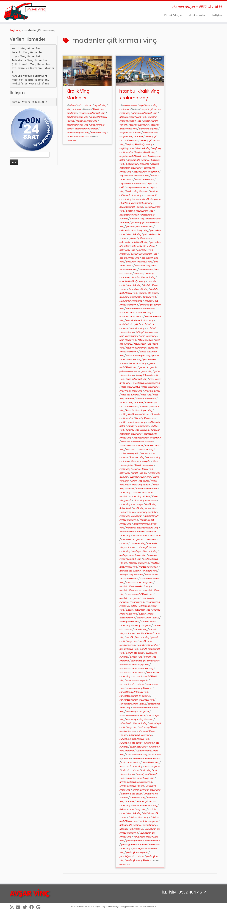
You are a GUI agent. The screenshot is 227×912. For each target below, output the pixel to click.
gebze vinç (146, 371)
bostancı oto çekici (129, 214)
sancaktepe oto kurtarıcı (132, 715)
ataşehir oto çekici (148, 128)
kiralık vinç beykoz (144, 465)
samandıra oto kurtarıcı (131, 684)
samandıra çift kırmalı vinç (145, 660)
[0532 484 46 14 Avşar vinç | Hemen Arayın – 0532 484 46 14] (26, 11)
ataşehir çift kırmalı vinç (144, 113)
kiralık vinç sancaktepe (131, 504)
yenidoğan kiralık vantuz (134, 844)
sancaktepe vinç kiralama (139, 719)
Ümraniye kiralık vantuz (131, 785)
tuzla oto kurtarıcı (130, 770)
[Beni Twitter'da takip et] (26, 907)
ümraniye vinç (137, 797)
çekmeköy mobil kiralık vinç (133, 242)
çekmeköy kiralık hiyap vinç (133, 230)
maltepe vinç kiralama (131, 574)
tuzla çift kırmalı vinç (137, 754)
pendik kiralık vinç (128, 648)
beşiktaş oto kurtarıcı (138, 159)
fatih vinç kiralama (136, 347)
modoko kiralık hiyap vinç (139, 582)
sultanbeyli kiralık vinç (140, 734)
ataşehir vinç (150, 132)
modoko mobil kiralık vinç (139, 594)
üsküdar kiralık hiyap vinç (132, 809)
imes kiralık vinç (150, 386)
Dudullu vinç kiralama (131, 300)
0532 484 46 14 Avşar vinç (92, 906)
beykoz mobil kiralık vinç (132, 183)
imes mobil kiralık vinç (131, 390)
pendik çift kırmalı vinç (138, 637)
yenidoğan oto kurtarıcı (131, 856)
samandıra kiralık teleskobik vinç (136, 668)
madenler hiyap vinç (78, 116)
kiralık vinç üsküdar (147, 512)
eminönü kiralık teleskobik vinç (135, 312)
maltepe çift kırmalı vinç (145, 551)
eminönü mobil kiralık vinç (140, 320)
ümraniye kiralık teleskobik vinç (135, 781)
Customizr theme (147, 906)
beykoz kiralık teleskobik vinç (134, 175)
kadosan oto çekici (129, 453)
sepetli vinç (100, 105)
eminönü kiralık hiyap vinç (140, 308)
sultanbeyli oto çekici (130, 742)
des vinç (138, 273)
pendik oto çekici (135, 652)
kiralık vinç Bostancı (129, 468)
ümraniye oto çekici (131, 793)
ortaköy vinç (140, 629)
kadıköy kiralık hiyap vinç (139, 410)
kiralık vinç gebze (140, 480)
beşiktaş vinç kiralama (138, 163)
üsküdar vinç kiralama (131, 828)
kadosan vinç (137, 457)
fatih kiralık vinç (148, 335)
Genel (73, 105)
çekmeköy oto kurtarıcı (143, 246)
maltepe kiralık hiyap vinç (132, 555)
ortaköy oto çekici (141, 625)
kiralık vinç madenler (147, 488)
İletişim (217, 15)
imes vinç (146, 394)
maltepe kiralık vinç (139, 562)
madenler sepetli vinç (78, 132)
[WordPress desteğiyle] (117, 906)
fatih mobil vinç (127, 339)
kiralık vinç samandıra (145, 500)
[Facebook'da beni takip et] (32, 907)
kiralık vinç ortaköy (140, 496)
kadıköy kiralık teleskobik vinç (134, 414)
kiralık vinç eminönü (140, 476)
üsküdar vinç (150, 824)
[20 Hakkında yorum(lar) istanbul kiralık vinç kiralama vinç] (158, 63)
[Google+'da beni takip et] (39, 907)
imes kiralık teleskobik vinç (146, 382)
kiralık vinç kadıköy (141, 484)
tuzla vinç (146, 770)
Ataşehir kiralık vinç (139, 124)
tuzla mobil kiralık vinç (131, 766)
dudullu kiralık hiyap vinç (132, 281)
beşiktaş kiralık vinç (145, 152)
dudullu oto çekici (148, 292)
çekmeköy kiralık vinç (140, 238)
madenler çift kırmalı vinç (92, 113)
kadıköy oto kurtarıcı (138, 425)
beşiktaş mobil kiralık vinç (132, 156)
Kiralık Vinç (172, 15)
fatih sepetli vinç (142, 343)
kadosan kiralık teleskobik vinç (137, 441)
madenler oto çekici (131, 539)
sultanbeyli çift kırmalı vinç (133, 723)
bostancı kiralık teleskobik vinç (137, 202)
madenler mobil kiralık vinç (146, 535)
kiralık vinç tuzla (141, 508)
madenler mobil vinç (78, 124)
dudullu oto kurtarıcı (130, 296)
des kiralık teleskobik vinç (139, 261)
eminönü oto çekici (129, 324)
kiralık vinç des (140, 472)
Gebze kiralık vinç (138, 363)
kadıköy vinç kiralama (137, 429)
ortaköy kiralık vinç (129, 621)
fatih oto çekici (146, 339)
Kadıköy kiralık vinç (145, 418)
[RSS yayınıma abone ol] (13, 907)
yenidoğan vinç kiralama (139, 860)
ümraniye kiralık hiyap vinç (140, 778)
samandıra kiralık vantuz (132, 672)
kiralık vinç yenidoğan (131, 515)
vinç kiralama (74, 109)
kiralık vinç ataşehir (141, 461)
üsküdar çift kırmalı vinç (144, 805)
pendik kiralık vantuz (147, 645)
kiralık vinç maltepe (129, 492)
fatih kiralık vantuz (129, 335)
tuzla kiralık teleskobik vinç (146, 758)
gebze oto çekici (147, 367)
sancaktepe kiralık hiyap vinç (134, 695)
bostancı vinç (137, 218)
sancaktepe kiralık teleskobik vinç (136, 699)
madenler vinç (99, 132)
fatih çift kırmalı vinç (146, 332)
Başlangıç (15, 30)
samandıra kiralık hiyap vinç (134, 664)
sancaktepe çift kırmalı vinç (133, 691)
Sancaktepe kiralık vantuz (132, 703)
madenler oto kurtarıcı (86, 128)
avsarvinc (72, 140)
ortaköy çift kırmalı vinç (138, 609)
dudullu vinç (149, 296)
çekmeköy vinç (127, 249)
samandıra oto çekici (137, 680)
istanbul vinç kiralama (131, 402)
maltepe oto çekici (149, 566)
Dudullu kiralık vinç (139, 289)
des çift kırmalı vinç (129, 257)
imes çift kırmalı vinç (137, 379)
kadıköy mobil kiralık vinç (132, 422)
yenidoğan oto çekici (137, 852)
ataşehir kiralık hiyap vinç (132, 116)
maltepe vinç (150, 570)
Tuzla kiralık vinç (150, 762)
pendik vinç (136, 656)
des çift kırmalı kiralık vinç (144, 253)
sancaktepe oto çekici (137, 711)
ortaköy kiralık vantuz (148, 617)
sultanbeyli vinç (138, 746)
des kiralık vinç (143, 265)
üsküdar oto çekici (148, 821)
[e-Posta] (19, 907)
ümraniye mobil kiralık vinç (146, 789)
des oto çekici (146, 269)
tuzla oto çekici (152, 766)
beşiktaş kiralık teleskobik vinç (135, 148)
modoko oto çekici (129, 598)
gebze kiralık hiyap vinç (138, 355)
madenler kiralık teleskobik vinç (142, 527)
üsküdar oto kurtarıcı (130, 824)
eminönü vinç (137, 328)
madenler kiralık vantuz (131, 531)
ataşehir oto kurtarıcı (130, 132)
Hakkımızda (197, 15)
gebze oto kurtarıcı (129, 371)
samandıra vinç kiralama (139, 688)
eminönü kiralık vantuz (131, 316)
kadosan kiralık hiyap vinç (146, 437)
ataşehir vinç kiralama (131, 136)
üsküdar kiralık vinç (139, 817)
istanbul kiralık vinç (146, 398)
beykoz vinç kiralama (137, 191)
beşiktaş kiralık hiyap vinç (139, 144)
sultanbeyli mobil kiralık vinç (134, 738)
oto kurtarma (85, 105)
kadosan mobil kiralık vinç (140, 449)
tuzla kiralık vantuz (130, 762)
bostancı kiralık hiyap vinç (146, 199)
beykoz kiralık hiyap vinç (146, 171)
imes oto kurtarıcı (130, 394)
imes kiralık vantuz (130, 386)
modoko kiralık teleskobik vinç (135, 586)
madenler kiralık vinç (87, 120)
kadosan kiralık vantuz (131, 445)
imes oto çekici (152, 390)
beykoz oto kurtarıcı (137, 187)
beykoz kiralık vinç (144, 179)
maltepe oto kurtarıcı (130, 570)
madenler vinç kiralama (79, 136)
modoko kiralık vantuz (131, 590)
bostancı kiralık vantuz (131, 206)
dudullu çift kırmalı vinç (143, 277)
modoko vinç (137, 601)
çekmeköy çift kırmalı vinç (139, 226)
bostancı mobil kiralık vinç (140, 210)
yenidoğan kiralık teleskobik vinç (143, 840)
